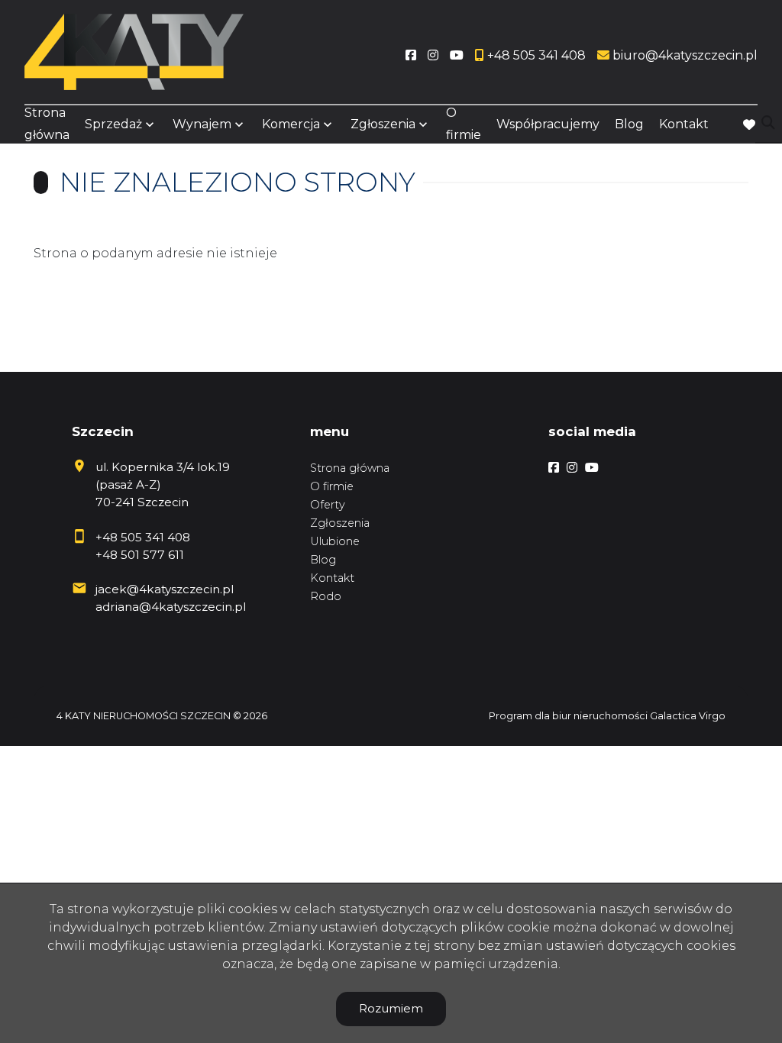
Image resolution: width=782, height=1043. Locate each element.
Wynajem (202, 124)
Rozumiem (391, 1008)
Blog (629, 124)
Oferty (327, 505)
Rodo (325, 596)
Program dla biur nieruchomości (569, 716)
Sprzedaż (113, 124)
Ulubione (335, 541)
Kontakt (684, 124)
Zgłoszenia (340, 523)
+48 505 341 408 (142, 537)
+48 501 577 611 (139, 554)
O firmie (463, 123)
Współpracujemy (547, 124)
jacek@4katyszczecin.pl (164, 589)
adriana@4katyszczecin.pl (170, 606)
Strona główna (46, 123)
